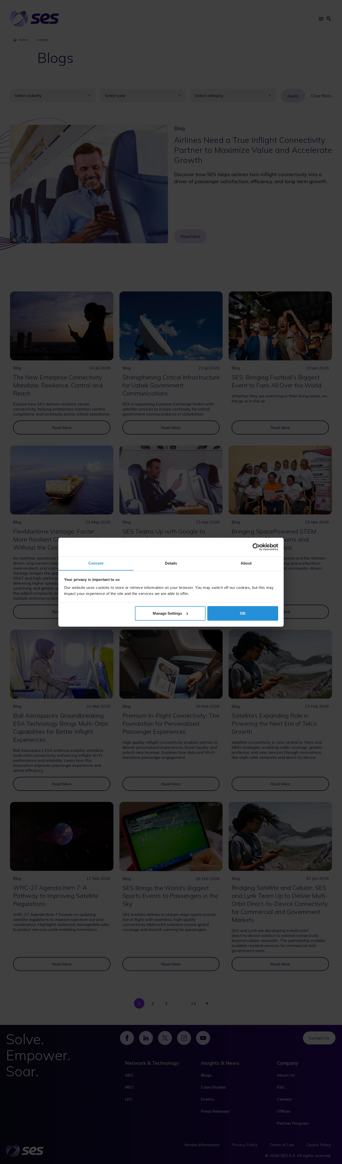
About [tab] (246, 563)
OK (243, 613)
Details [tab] (171, 563)
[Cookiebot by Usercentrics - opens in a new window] (256, 547)
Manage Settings (167, 613)
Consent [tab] (95, 563)
